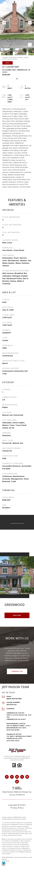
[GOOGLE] (27, 777)
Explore (17, 615)
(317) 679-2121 (12, 704)
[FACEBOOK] (7, 777)
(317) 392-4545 (13, 740)
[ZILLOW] (17, 781)
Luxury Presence (17, 795)
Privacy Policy (17, 808)
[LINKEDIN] (17, 777)
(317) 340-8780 (13, 730)
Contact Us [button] (17, 671)
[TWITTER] (22, 777)
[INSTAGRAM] (12, 777)
